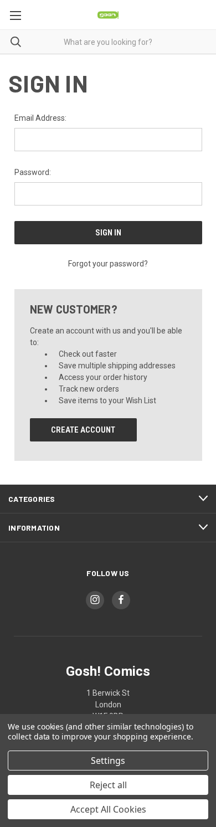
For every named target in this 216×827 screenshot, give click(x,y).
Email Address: (40, 118)
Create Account (83, 430)
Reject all (108, 785)
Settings (108, 760)
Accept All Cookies (108, 809)
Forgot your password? (108, 263)
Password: (32, 172)
